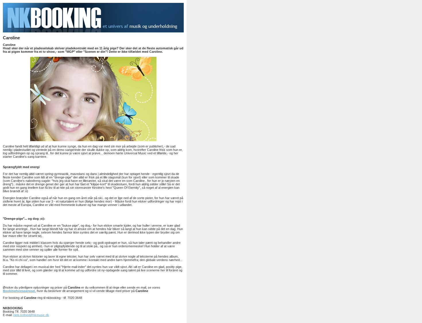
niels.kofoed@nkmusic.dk (31, 315)
